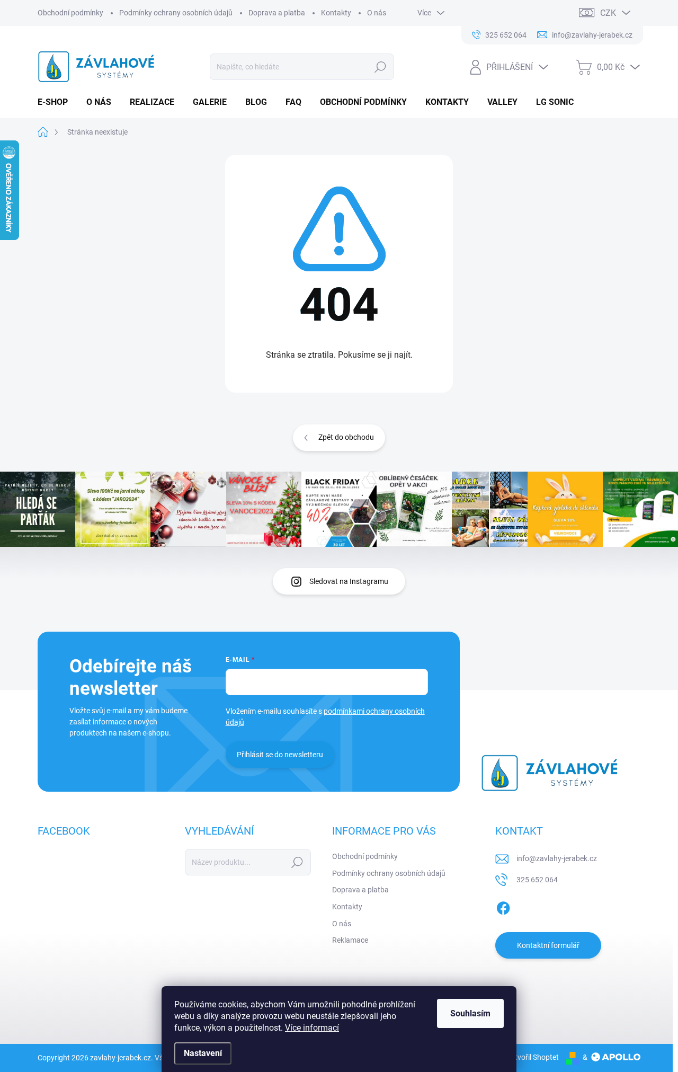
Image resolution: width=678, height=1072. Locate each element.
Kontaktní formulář (548, 945)
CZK (608, 13)
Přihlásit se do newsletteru (280, 754)
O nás (376, 12)
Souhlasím (470, 1013)
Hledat (380, 67)
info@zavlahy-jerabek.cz (556, 858)
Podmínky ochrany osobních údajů (176, 12)
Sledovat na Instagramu (348, 581)
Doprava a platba (276, 12)
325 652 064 (537, 879)
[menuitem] (57, 102)
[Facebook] (503, 906)
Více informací (312, 1028)
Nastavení (203, 1053)
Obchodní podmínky (70, 12)
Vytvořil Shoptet (532, 1057)
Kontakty (336, 12)
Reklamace (350, 940)
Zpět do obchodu (346, 437)
